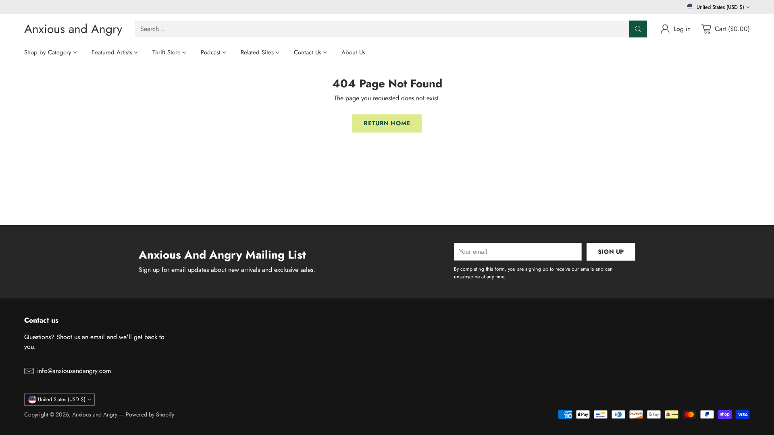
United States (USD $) (720, 7)
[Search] (638, 29)
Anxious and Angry (94, 414)
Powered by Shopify (150, 414)
